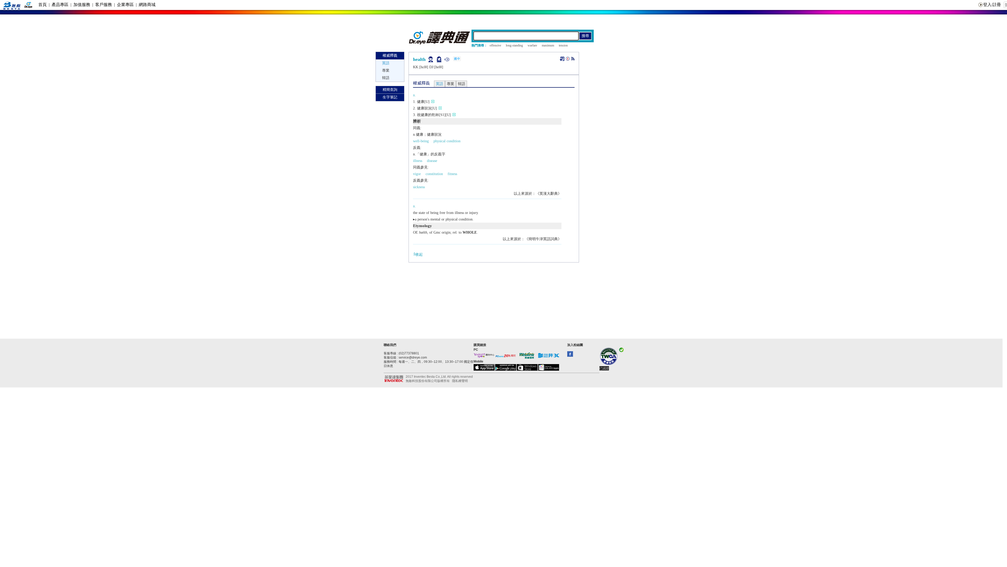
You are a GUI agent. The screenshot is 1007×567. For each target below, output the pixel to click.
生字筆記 (390, 97)
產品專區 (60, 4)
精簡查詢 (390, 90)
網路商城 (147, 4)
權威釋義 (390, 55)
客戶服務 (103, 4)
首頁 (42, 4)
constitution (434, 174)
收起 (419, 254)
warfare (532, 45)
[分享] (573, 60)
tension (563, 45)
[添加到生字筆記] (562, 58)
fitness (452, 174)
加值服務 (81, 4)
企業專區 (125, 4)
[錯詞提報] (568, 60)
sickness (419, 187)
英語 (385, 63)
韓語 (385, 78)
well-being (421, 141)
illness (417, 161)
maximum (548, 45)
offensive (495, 45)
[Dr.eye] (440, 43)
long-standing (514, 45)
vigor (417, 174)
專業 (385, 70)
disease (432, 161)
